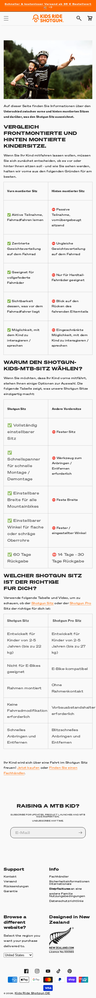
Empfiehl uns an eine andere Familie (65, 891)
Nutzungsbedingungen (67, 896)
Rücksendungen (16, 886)
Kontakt (10, 876)
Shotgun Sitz (43, 603)
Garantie (11, 891)
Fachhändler (59, 876)
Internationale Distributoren (60, 886)
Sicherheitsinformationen (69, 881)
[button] (6, 18)
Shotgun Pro (80, 603)
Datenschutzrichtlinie (66, 901)
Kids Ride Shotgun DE (32, 993)
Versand (10, 881)
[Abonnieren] (80, 833)
